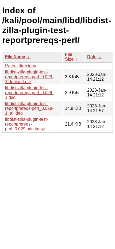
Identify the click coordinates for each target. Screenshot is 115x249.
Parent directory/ (20, 66)
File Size (69, 56)
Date (92, 57)
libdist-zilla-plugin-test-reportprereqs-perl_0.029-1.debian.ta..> (29, 77)
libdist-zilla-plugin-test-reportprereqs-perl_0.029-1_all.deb (29, 108)
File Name (15, 57)
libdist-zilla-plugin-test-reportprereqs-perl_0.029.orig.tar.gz (26, 124)
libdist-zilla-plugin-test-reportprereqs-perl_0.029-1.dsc (29, 92)
